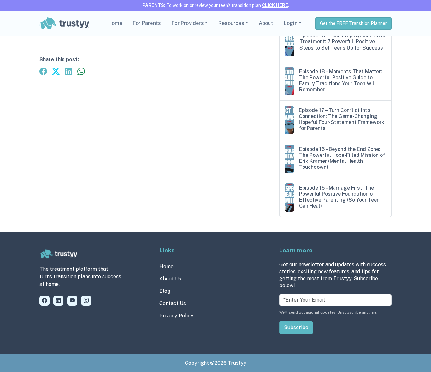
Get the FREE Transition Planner (353, 23)
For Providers (188, 23)
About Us (170, 279)
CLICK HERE (275, 5)
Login (291, 23)
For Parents (147, 23)
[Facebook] (44, 301)
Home (115, 23)
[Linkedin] (58, 301)
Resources (231, 23)
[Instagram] (86, 301)
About (266, 23)
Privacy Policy (176, 316)
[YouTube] (72, 301)
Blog (164, 291)
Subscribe (296, 327)
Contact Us (172, 303)
